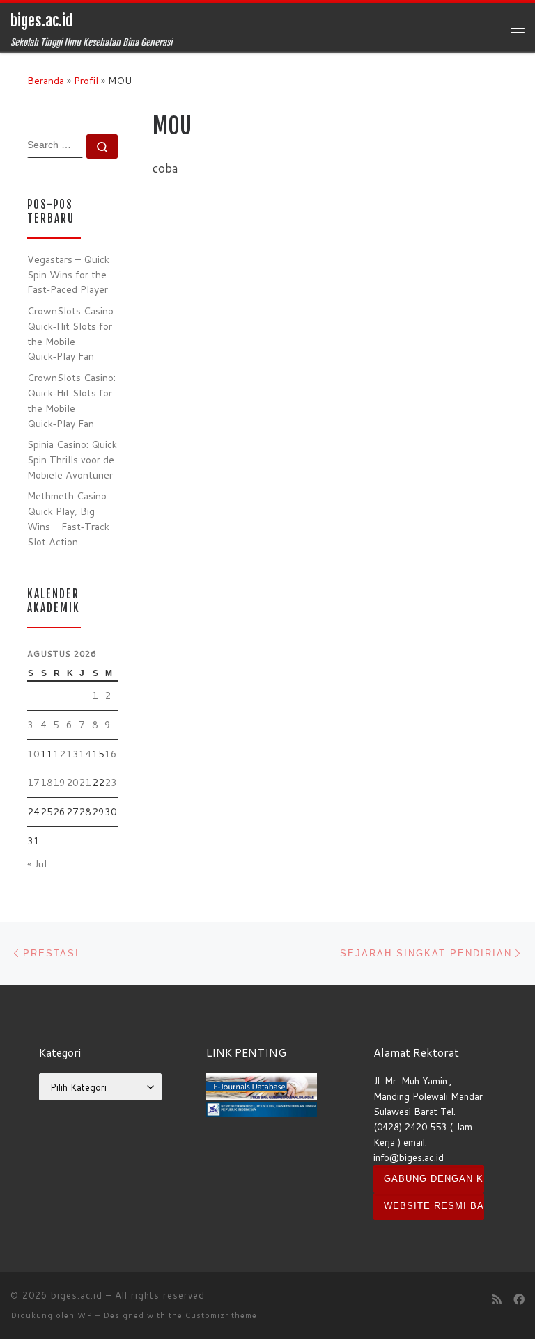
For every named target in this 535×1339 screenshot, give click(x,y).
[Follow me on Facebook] (519, 1299)
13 (72, 754)
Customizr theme (221, 1315)
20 (72, 782)
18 (46, 782)
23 (110, 782)
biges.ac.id (76, 1295)
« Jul (37, 864)
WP (85, 1315)
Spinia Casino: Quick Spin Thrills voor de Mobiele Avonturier (72, 460)
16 (110, 754)
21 (85, 782)
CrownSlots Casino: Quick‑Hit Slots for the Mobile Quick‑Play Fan (71, 333)
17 (33, 782)
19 (59, 782)
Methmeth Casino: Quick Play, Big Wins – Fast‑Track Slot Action (68, 518)
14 (85, 754)
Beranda (45, 81)
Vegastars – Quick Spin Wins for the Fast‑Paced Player (68, 274)
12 (59, 754)
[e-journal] (261, 1085)
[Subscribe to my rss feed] (497, 1299)
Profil (86, 81)
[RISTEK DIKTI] (261, 1107)
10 (33, 754)
